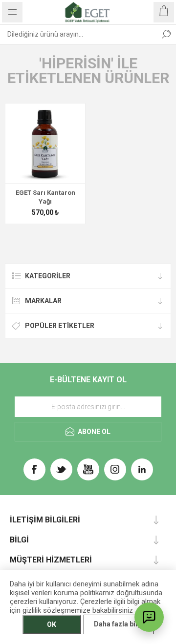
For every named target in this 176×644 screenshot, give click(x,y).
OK (51, 624)
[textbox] (78, 34)
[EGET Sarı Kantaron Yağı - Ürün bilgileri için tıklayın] (45, 143)
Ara (166, 34)
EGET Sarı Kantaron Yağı (45, 197)
